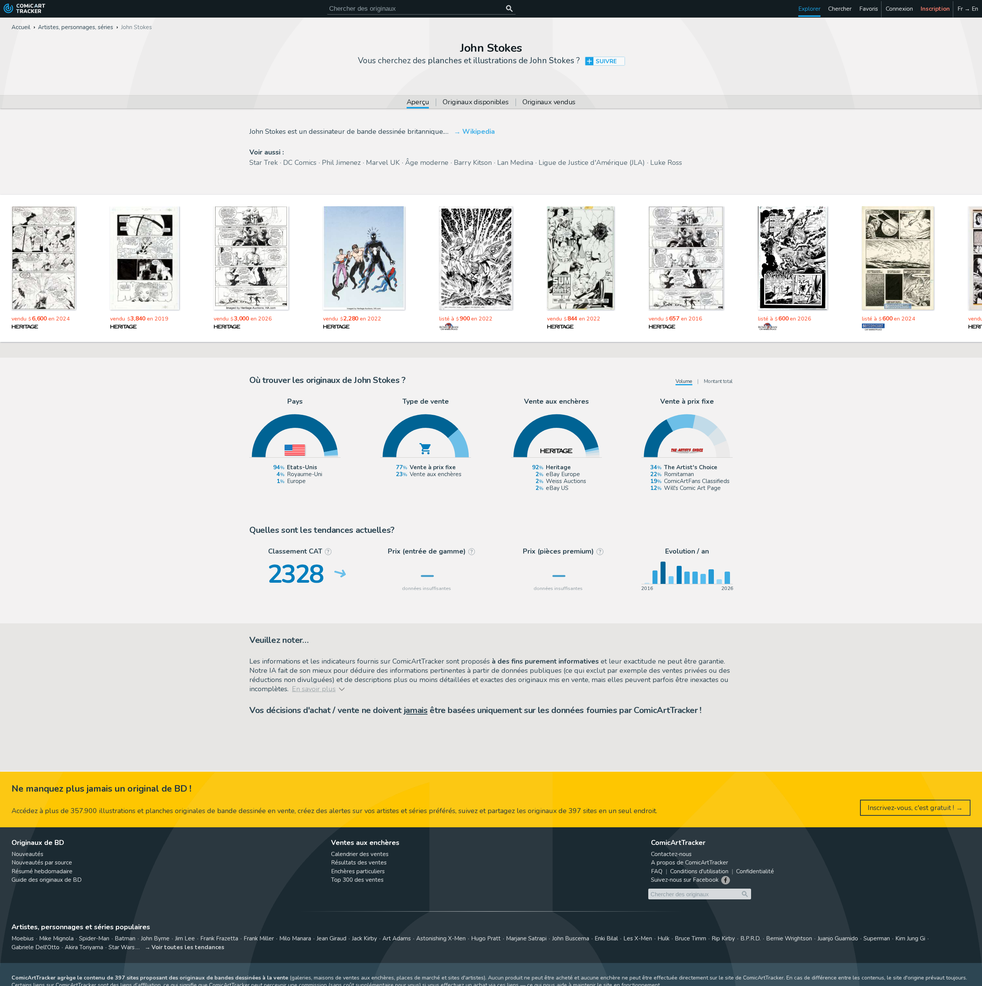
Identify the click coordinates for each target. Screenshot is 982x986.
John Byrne (155, 938)
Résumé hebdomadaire (42, 871)
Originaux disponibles (475, 103)
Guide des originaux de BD (47, 880)
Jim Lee (185, 938)
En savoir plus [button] (57, 949)
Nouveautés (27, 854)
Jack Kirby (364, 938)
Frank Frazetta (219, 938)
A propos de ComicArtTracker (689, 862)
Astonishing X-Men (441, 938)
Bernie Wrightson (789, 938)
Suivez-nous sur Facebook (684, 880)
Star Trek (263, 162)
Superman (876, 938)
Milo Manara (295, 938)
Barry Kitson (473, 162)
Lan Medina (515, 162)
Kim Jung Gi (910, 938)
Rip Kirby (723, 938)
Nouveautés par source (42, 862)
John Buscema (570, 938)
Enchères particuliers (358, 871)
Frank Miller (259, 938)
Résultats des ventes (359, 862)
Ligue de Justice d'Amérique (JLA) (592, 162)
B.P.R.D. (750, 938)
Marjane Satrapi (526, 938)
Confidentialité (755, 871)
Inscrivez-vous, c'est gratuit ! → (915, 807)
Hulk (663, 938)
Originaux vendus (548, 103)
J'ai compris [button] (80, 967)
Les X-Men (637, 938)
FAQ (656, 871)
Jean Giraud (331, 938)
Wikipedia (478, 131)
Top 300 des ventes (357, 880)
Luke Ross (666, 162)
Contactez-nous (671, 854)
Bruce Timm (690, 938)
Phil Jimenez (341, 162)
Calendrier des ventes (360, 854)
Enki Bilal (606, 938)
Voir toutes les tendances (188, 947)
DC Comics (299, 162)
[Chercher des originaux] (509, 8)
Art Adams (396, 938)
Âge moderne (426, 162)
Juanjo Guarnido (837, 938)
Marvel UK (383, 162)
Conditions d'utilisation (699, 871)
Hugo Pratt (486, 938)
